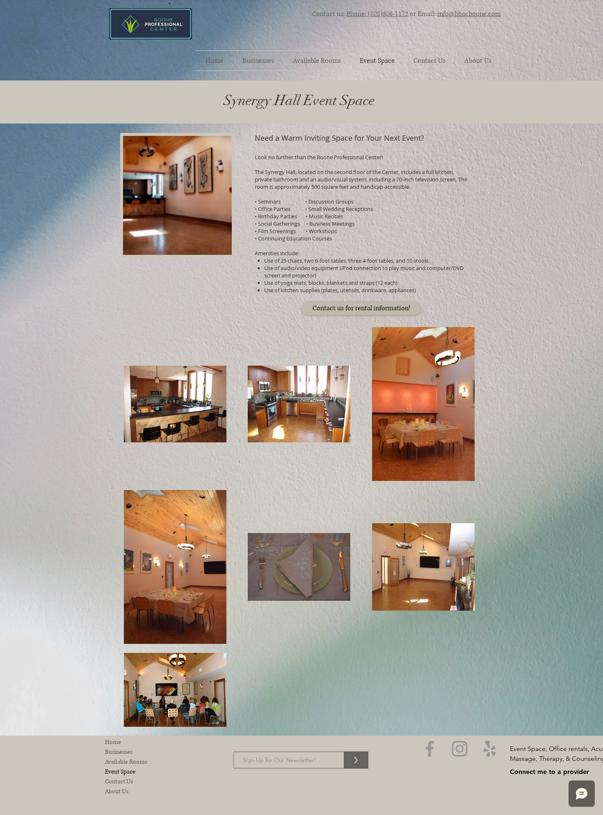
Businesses (118, 752)
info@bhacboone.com (469, 13)
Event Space (120, 772)
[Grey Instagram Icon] (459, 748)
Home (113, 742)
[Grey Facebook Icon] (429, 748)
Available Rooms (126, 762)
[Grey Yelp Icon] (489, 748)
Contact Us (119, 781)
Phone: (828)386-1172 (377, 13)
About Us (116, 791)
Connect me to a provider (549, 772)
